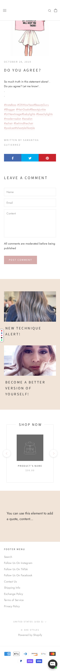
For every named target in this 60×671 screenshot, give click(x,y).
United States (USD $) (28, 621)
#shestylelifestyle (25, 128)
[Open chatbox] (52, 664)
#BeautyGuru (41, 105)
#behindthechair (23, 123)
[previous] (6, 453)
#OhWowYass (25, 105)
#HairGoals (23, 109)
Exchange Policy (13, 594)
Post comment (20, 260)
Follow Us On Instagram (18, 563)
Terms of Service (14, 600)
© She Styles (30, 629)
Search (8, 557)
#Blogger (9, 109)
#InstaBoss (10, 105)
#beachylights (44, 114)
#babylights (28, 114)
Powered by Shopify (30, 635)
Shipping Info (12, 588)
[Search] (49, 10)
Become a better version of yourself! (25, 388)
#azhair (8, 123)
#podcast (9, 128)
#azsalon (27, 119)
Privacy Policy (12, 606)
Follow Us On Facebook (18, 575)
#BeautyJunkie (38, 109)
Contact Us (10, 581)
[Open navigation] (4, 10)
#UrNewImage (13, 114)
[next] (53, 453)
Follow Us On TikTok (16, 569)
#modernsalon (12, 119)
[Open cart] (55, 10)
